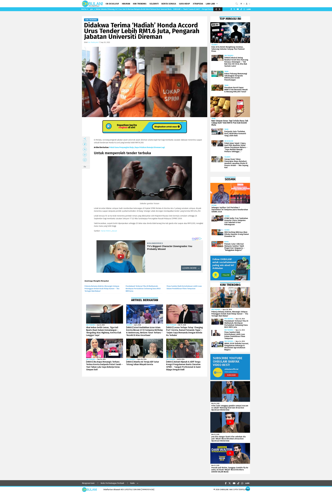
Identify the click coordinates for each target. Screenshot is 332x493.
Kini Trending (91, 20)
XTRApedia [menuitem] (198, 3)
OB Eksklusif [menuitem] (112, 3)
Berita (226, 242)
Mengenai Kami (88, 483)
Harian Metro (106, 231)
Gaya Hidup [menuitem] (184, 3)
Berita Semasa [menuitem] (168, 3)
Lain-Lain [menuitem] (210, 3)
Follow (226, 275)
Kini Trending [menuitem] (139, 3)
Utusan (114, 231)
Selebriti (129, 325)
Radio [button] (132, 483)
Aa (85, 166)
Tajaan (226, 71)
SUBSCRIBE (231, 375)
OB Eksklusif (228, 141)
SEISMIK (214, 205)
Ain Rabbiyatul (93, 42)
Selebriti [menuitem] (154, 3)
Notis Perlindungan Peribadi (112, 483)
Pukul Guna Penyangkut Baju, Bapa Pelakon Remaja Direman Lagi (137, 147)
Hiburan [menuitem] (126, 3)
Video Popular (171, 325)
